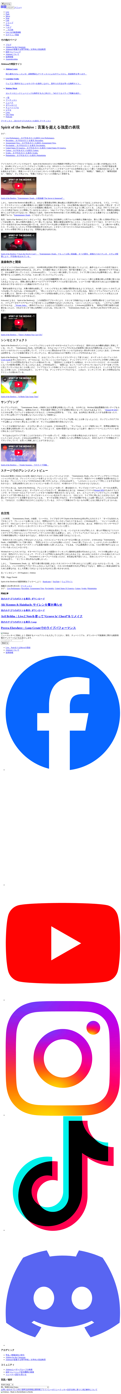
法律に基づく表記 (78, 1390)
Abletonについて (12, 54)
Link (7, 20)
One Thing (10, 115)
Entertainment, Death (22, 215)
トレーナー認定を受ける (16, 1375)
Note (7, 18)
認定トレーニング (13, 52)
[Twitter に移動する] (63, 885)
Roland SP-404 (111, 410)
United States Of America (64, 588)
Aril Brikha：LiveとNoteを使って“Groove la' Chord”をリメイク (42, 616)
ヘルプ (8, 27)
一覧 (7, 98)
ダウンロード (11, 105)
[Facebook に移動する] (63, 770)
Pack (7, 25)
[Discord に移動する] (63, 1345)
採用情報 (9, 57)
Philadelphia (92, 588)
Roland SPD (99, 490)
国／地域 (5, 1387)
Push (7, 14)
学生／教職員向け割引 (15, 1355)
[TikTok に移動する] (63, 1230)
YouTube (56, 582)
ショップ (9, 23)
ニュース (9, 103)
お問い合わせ (6, 1390)
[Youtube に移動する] (63, 1000)
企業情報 (37, 1390)
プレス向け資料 (19, 1390)
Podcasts (9, 117)
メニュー (10, 7)
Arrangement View (37, 588)
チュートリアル (12, 108)
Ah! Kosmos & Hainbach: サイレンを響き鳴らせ (31, 604)
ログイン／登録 (12, 35)
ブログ (8, 45)
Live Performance (13, 588)
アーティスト (11, 100)
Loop (8, 112)
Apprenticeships (12, 59)
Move (8, 16)
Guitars (77, 588)
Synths (83, 588)
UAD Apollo (6, 360)
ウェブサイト (67, 582)
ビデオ (8, 110)
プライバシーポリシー (50, 1390)
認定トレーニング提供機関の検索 (20, 1372)
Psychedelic (49, 588)
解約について (91, 1390)
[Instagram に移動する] (63, 1115)
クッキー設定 (65, 1390)
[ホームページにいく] (3, 7)
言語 (3, 1385)
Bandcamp (47, 582)
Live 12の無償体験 (13, 32)
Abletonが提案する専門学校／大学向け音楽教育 (26, 49)
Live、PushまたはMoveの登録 (18, 648)
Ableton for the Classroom (15, 47)
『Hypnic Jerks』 (21, 305)
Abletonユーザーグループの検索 (19, 1370)
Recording (25, 588)
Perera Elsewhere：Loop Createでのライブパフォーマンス (38, 627)
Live (7, 12)
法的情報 (29, 1390)
